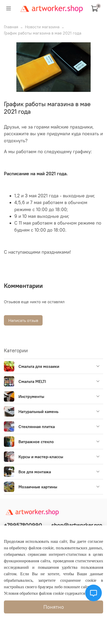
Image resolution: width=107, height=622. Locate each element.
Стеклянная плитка (36, 426)
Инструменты (31, 396)
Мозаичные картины (37, 486)
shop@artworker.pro (76, 525)
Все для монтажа (34, 471)
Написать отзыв (23, 320)
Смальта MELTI (32, 381)
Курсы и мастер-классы (40, 456)
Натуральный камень (38, 411)
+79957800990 (23, 525)
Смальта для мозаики (38, 366)
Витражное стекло (36, 441)
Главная (11, 26)
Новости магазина (42, 26)
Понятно (53, 607)
